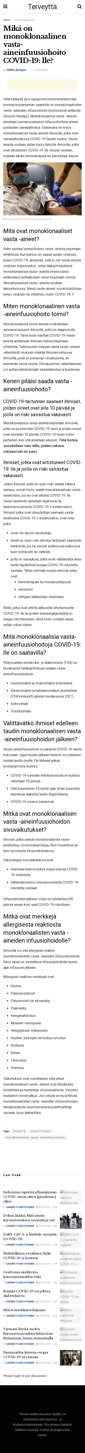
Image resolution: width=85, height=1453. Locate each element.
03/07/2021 (44, 1264)
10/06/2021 (44, 1316)
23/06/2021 (44, 1301)
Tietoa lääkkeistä (24, 20)
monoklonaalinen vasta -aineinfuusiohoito (35, 1137)
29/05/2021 (44, 1344)
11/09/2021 (40, 69)
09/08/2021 (44, 1226)
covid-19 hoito (41, 1131)
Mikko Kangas (16, 69)
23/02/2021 (44, 1363)
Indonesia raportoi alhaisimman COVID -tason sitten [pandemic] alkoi (30, 1196)
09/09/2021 (44, 1207)
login (17, 1376)
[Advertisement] (42, 84)
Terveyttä (42, 6)
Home (6, 20)
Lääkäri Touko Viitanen (20, 1207)
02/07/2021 (44, 1282)
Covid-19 (19, 1131)
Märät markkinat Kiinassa (24, 1310)
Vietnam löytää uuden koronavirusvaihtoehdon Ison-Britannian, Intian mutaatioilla (28, 1333)
